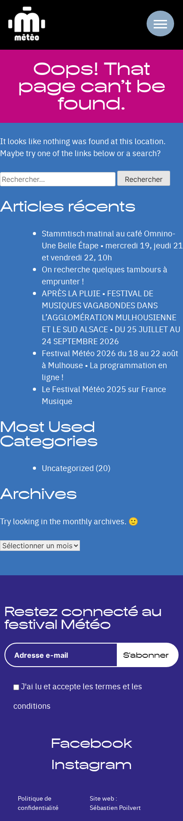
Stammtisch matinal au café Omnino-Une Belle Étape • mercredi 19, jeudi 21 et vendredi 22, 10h (112, 245)
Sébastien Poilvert (115, 807)
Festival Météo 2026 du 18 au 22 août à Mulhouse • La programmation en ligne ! (110, 364)
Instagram (92, 764)
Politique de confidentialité (38, 803)
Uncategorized (68, 467)
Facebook (91, 743)
